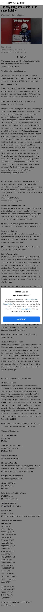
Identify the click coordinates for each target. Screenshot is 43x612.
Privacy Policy (7, 304)
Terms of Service (31, 299)
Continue (21, 319)
